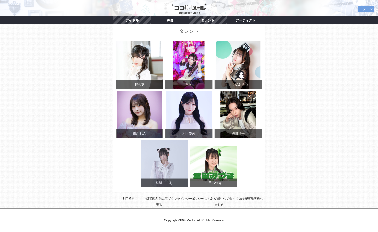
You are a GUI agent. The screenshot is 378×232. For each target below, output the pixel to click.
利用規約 (129, 198)
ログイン (366, 9)
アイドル (132, 20)
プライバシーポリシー (189, 198)
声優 (170, 20)
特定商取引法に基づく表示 (159, 201)
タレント (208, 20)
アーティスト (246, 20)
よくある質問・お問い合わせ (219, 201)
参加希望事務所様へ (249, 198)
